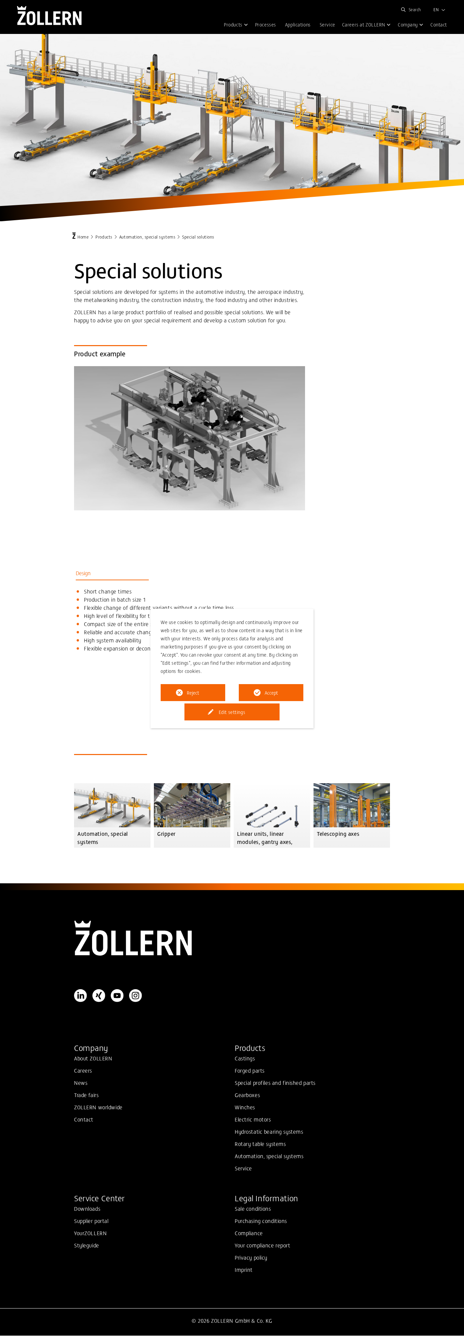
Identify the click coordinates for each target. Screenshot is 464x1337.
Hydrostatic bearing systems (269, 1131)
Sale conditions (253, 1208)
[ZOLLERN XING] (98, 995)
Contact (83, 1119)
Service (243, 1168)
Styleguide (86, 1245)
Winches (245, 1107)
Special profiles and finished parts (275, 1082)
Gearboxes (247, 1094)
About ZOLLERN (93, 1058)
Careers (83, 1070)
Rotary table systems (260, 1143)
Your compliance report (262, 1245)
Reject (193, 692)
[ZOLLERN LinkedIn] (80, 995)
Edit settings (232, 712)
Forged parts (250, 1070)
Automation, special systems (147, 237)
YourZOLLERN (90, 1233)
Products (103, 237)
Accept (271, 692)
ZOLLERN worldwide (98, 1107)
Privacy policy (251, 1257)
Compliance (249, 1233)
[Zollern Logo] (232, 938)
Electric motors (253, 1119)
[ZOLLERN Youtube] (117, 995)
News (80, 1082)
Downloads (87, 1208)
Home (83, 237)
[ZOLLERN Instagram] (135, 995)
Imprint (244, 1269)
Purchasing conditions (261, 1220)
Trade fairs (86, 1094)
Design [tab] (83, 573)
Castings (245, 1058)
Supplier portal (91, 1220)
